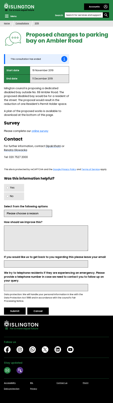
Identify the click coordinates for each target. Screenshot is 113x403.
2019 (37, 23)
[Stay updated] (10, 370)
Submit (14, 311)
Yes (12, 187)
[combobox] (84, 15)
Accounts (94, 6)
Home (7, 23)
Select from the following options (26, 206)
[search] (106, 15)
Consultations (22, 23)
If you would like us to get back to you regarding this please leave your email (55, 257)
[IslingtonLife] (23, 370)
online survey (40, 131)
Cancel (38, 311)
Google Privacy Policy (64, 169)
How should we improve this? (23, 222)
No (12, 196)
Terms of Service (90, 169)
